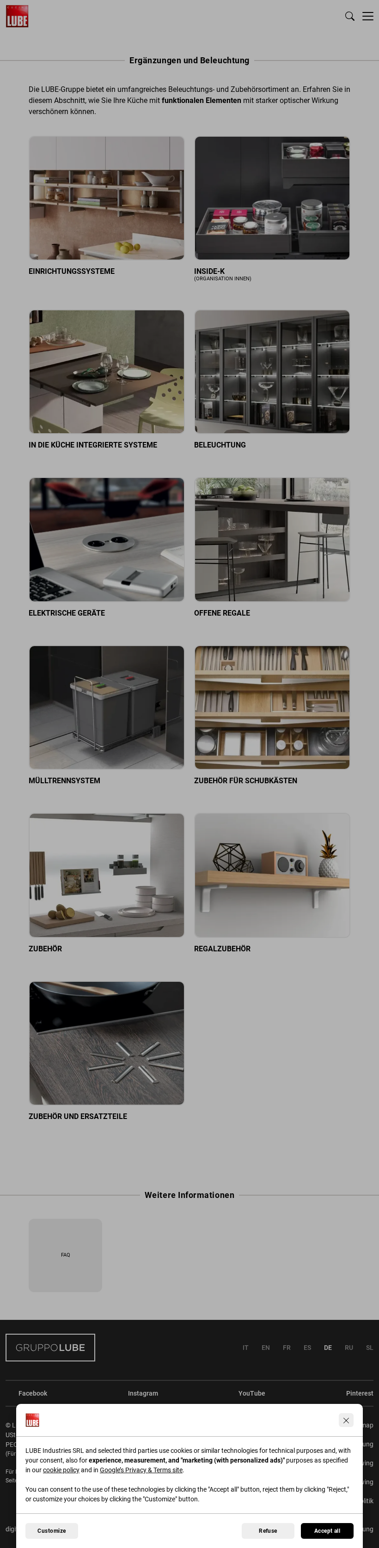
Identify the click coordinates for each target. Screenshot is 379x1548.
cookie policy (61, 1470)
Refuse (268, 1531)
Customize (51, 1531)
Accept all (327, 1531)
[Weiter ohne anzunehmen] (346, 1420)
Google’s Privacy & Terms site (141, 1470)
